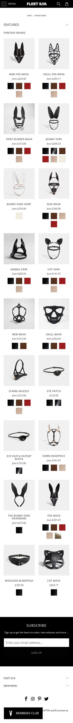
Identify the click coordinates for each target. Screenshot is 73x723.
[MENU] (2, 4)
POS (47, 710)
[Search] (58, 4)
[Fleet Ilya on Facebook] (26, 699)
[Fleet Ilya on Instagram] (33, 699)
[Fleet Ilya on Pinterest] (40, 699)
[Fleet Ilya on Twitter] (46, 699)
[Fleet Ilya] (36, 4)
